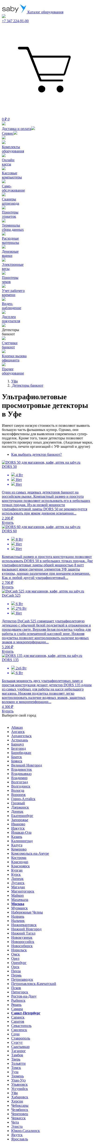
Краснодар (19, 862)
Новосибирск (22, 946)
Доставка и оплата (16, 129)
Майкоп (17, 895)
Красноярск (20, 866)
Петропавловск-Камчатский (33, 984)
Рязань (16, 1005)
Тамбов (17, 1055)
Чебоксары (19, 1105)
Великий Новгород (26, 765)
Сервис (8, 133)
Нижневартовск (24, 925)
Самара (17, 1009)
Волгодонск (20, 786)
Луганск (17, 883)
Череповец (19, 1114)
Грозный (18, 803)
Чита (15, 1122)
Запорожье (19, 820)
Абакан (17, 727)
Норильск (19, 950)
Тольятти (18, 1063)
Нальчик (18, 921)
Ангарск (18, 732)
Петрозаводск (22, 979)
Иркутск (18, 828)
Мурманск (19, 908)
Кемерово (19, 849)
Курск (16, 874)
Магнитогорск (22, 891)
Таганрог (18, 1051)
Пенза (16, 971)
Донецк (17, 811)
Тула (14, 1072)
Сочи (15, 1034)
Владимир (19, 778)
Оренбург (19, 963)
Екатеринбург (22, 816)
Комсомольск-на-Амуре (30, 853)
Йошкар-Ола (21, 832)
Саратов (17, 1021)
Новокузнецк (21, 937)
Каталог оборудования (45, 12)
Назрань (17, 916)
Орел (15, 958)
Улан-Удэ (18, 1080)
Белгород (18, 748)
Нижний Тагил (23, 933)
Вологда (17, 790)
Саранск (17, 1017)
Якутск (17, 1135)
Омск (15, 954)
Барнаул (17, 744)
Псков (16, 988)
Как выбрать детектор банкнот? (36, 454)
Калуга (16, 845)
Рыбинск (18, 1000)
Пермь (16, 975)
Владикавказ (21, 774)
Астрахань (19, 740)
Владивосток (21, 769)
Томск (16, 1068)
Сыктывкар (20, 1047)
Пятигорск (19, 992)
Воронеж (18, 795)
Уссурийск (19, 1089)
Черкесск (18, 1118)
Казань (16, 837)
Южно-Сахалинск (25, 1131)
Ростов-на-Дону (24, 996)
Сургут (17, 1042)
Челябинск (19, 1110)
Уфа (14, 1093)
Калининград (22, 841)
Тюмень (17, 1076)
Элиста (17, 1126)
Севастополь (21, 1026)
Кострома (18, 858)
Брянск (16, 761)
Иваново (18, 824)
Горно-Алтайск (23, 799)
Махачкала (19, 900)
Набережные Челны (27, 912)
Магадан (18, 887)
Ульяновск (19, 1084)
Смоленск (19, 1030)
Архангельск (21, 736)
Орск (15, 967)
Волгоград (19, 782)
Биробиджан (21, 753)
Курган (17, 870)
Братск (16, 757)
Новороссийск (22, 942)
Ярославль (19, 1139)
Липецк (17, 879)
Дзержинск (20, 807)
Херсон (17, 1101)
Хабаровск (19, 1097)
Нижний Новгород (26, 929)
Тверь (15, 1059)
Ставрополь (20, 1038)
